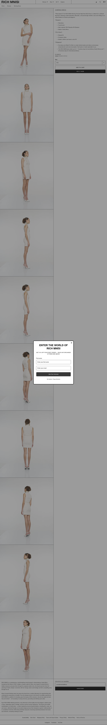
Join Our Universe (53, 374)
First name (39, 358)
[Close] (71, 343)
